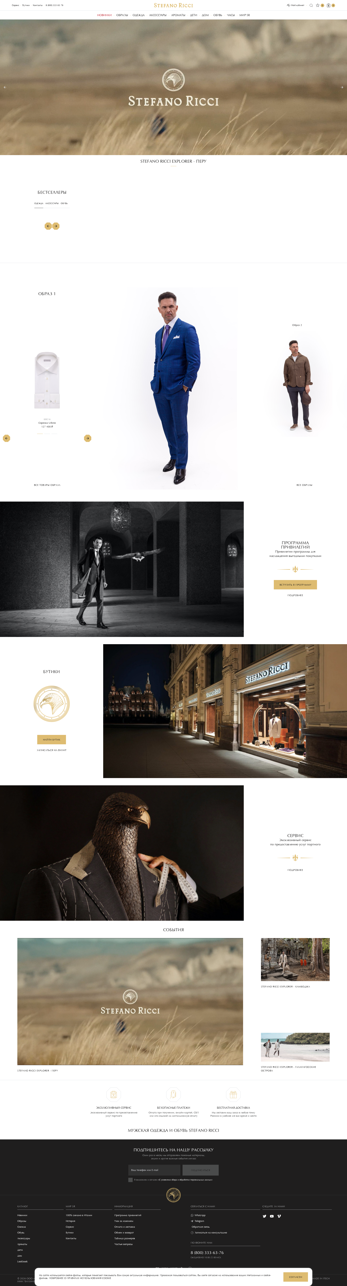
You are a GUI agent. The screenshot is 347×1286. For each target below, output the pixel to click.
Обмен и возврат (124, 1233)
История (70, 1221)
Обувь (20, 1233)
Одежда (21, 1227)
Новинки (22, 1215)
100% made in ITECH (317, 1279)
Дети (20, 1250)
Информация (123, 1206)
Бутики (26, 5)
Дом (19, 1256)
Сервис (15, 5)
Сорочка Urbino (47, 423)
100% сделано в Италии (79, 1215)
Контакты (37, 5)
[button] (5, 87)
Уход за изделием (123, 1221)
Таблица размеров (124, 1238)
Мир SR (70, 1206)
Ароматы (22, 1244)
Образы (21, 1221)
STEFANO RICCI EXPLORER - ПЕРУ (173, 161)
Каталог (22, 1206)
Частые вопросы (123, 1244)
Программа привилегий (127, 1215)
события (173, 930)
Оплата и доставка (124, 1227)
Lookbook (22, 1262)
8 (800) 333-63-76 (54, 5)
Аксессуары (23, 1238)
